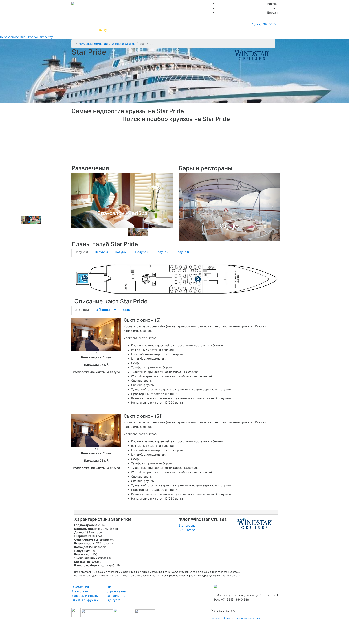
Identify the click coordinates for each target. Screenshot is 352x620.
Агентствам (80, 587)
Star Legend (187, 521)
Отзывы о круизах (85, 596)
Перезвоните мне (12, 37)
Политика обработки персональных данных (236, 614)
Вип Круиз (84, 30)
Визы (110, 583)
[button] (79, 205)
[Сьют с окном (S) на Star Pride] (96, 330)
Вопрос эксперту (39, 37)
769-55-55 (263, 24)
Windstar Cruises (123, 43)
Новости (245, 30)
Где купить (225, 30)
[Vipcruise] (73, 3)
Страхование (116, 587)
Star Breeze (187, 526)
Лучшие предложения (198, 30)
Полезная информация (126, 30)
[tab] (81, 249)
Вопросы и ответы (85, 592)
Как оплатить (116, 592)
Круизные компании (162, 30)
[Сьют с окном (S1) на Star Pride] (96, 426)
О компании (80, 583)
